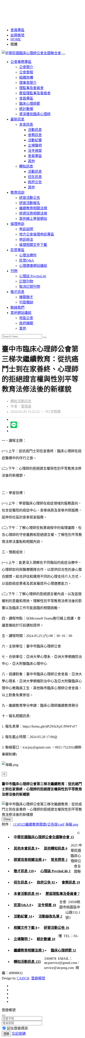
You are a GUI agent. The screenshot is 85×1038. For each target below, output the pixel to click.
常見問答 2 (59, 860)
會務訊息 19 (71, 882)
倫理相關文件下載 (33, 245)
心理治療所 (28, 255)
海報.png (71, 824)
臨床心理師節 (29, 103)
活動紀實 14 (23, 916)
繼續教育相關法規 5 (29, 950)
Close (7, 819)
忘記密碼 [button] (19, 1033)
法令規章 (35, 150)
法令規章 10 (47, 905)
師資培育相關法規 (33, 213)
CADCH (23, 978)
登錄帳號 (38, 978)
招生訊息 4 (22, 882)
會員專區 (17, 30)
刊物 (13, 271)
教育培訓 (17, 192)
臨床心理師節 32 (63, 950)
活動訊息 (35, 130)
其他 (31, 161)
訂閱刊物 (26, 281)
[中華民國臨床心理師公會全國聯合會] (32, 53)
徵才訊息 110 (24, 871)
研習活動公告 (29, 198)
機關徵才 (26, 297)
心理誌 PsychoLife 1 (55, 871)
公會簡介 (26, 67)
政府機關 (26, 323)
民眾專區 (17, 250)
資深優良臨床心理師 (35, 114)
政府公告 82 (46, 882)
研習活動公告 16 (56, 928)
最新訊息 (17, 119)
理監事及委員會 (31, 88)
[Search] (44, 337)
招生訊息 (35, 177)
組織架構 (26, 77)
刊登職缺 (26, 302)
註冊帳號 (17, 35)
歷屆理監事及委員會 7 (63, 894)
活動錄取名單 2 (50, 916)
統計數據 (26, 109)
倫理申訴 (17, 224)
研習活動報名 (29, 203)
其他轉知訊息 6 (55, 848)
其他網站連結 (20, 313)
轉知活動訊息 (20, 401)
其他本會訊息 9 (25, 848)
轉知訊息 (26, 166)
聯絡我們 (17, 307)
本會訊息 (26, 124)
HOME (15, 39)
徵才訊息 (17, 292)
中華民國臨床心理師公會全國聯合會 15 (44, 837)
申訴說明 (26, 229)
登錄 (6, 1033)
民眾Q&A (26, 260)
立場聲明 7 (22, 939)
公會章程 (26, 72)
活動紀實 (35, 140)
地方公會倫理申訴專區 (36, 234)
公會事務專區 (20, 62)
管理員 (26, 406)
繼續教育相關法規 (33, 208)
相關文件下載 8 (25, 928)
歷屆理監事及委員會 (35, 93)
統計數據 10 (46, 939)
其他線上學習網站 (33, 218)
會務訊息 (35, 135)
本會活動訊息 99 (26, 894)
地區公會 (26, 318)
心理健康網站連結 (33, 266)
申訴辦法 (26, 239)
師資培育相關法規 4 (29, 860)
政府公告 (35, 182)
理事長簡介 (28, 83)
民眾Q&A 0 (22, 905)
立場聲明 (35, 145)
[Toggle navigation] (63, 54)
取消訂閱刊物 (29, 286)
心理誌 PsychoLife (32, 276)
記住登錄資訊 (17, 1028)
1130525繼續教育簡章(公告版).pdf (38, 824)
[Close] (3, 1015)
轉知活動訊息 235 (27, 961)
